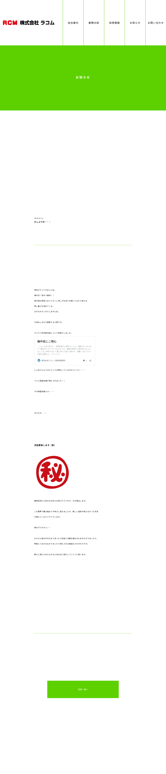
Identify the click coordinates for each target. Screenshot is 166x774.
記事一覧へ (83, 689)
